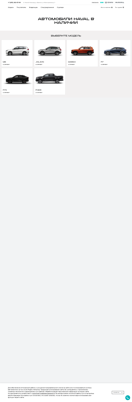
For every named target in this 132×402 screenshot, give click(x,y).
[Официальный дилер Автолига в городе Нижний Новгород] (114, 2)
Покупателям (21, 7)
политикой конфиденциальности (43, 393)
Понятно (116, 392)
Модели (11, 7)
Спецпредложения (47, 7)
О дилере (60, 7)
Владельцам (33, 7)
